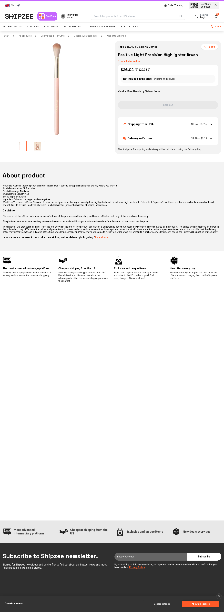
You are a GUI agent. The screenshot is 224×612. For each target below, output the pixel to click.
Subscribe (204, 556)
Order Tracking (175, 5)
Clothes (33, 26)
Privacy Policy (137, 567)
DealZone (51, 16)
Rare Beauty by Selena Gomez (138, 46)
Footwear (51, 26)
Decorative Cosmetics (86, 36)
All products (12, 26)
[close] (219, 596)
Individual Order (72, 16)
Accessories (72, 26)
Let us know (101, 237)
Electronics (130, 26)
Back (212, 46)
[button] (9, 5)
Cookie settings (162, 604)
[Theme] (19, 5)
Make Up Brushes (116, 36)
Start (7, 36)
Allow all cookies (201, 604)
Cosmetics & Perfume (101, 26)
